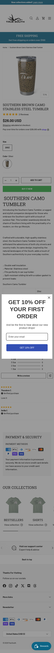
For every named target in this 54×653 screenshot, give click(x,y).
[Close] (49, 297)
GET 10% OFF (27, 348)
